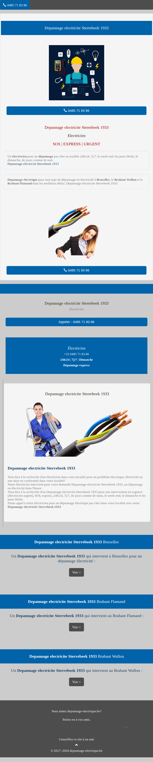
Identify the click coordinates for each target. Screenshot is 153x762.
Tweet (125, 727)
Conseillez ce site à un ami (76, 739)
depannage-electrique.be (86, 750)
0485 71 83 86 (16, 5)
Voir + (76, 572)
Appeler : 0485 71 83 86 (76, 322)
